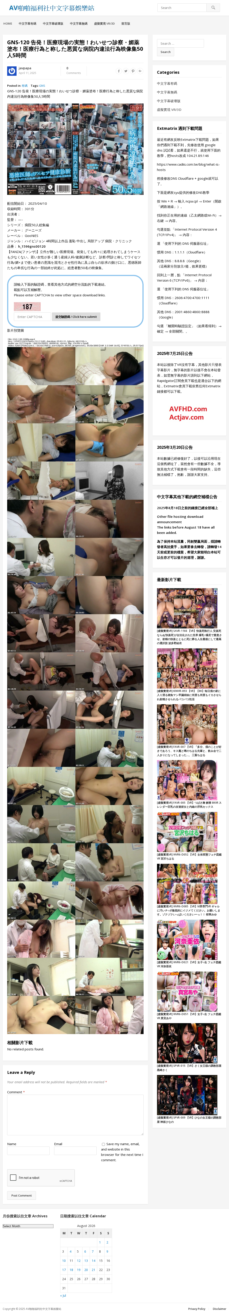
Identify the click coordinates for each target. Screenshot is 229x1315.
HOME (7, 23)
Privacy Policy (196, 1309)
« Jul (63, 1295)
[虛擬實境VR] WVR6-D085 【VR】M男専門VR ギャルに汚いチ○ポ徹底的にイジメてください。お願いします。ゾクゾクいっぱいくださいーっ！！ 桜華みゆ (188, 910)
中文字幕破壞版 (53, 23)
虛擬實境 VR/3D (104, 23)
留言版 (125, 23)
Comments (73, 70)
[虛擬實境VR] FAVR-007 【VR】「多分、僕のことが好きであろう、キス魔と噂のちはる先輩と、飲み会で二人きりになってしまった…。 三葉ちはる (189, 751)
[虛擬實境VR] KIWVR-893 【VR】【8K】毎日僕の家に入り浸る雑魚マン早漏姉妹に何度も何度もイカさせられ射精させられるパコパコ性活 (189, 695)
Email (58, 1144)
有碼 (25, 86)
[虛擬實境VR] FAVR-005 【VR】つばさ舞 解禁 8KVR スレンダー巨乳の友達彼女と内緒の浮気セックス (189, 805)
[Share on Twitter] (126, 71)
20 (86, 1270)
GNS (42, 86)
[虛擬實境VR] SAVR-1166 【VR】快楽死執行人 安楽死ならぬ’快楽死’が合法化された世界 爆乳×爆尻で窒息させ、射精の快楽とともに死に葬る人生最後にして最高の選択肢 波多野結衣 (189, 637)
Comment (16, 1092)
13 (86, 1260)
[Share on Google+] (140, 71)
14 (93, 1260)
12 (79, 1260)
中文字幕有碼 (27, 23)
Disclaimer (219, 1309)
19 (79, 1270)
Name (11, 1144)
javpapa (25, 68)
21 (93, 1270)
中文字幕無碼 (78, 23)
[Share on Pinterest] (133, 71)
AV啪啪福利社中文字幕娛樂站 (43, 1309)
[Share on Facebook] (119, 71)
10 (64, 1260)
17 (64, 1270)
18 (71, 1270)
